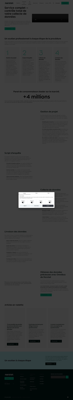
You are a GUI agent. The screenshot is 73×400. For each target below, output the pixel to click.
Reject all (25, 205)
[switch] (32, 202)
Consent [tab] (24, 193)
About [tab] (48, 193)
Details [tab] (36, 193)
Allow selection (36, 205)
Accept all (48, 205)
